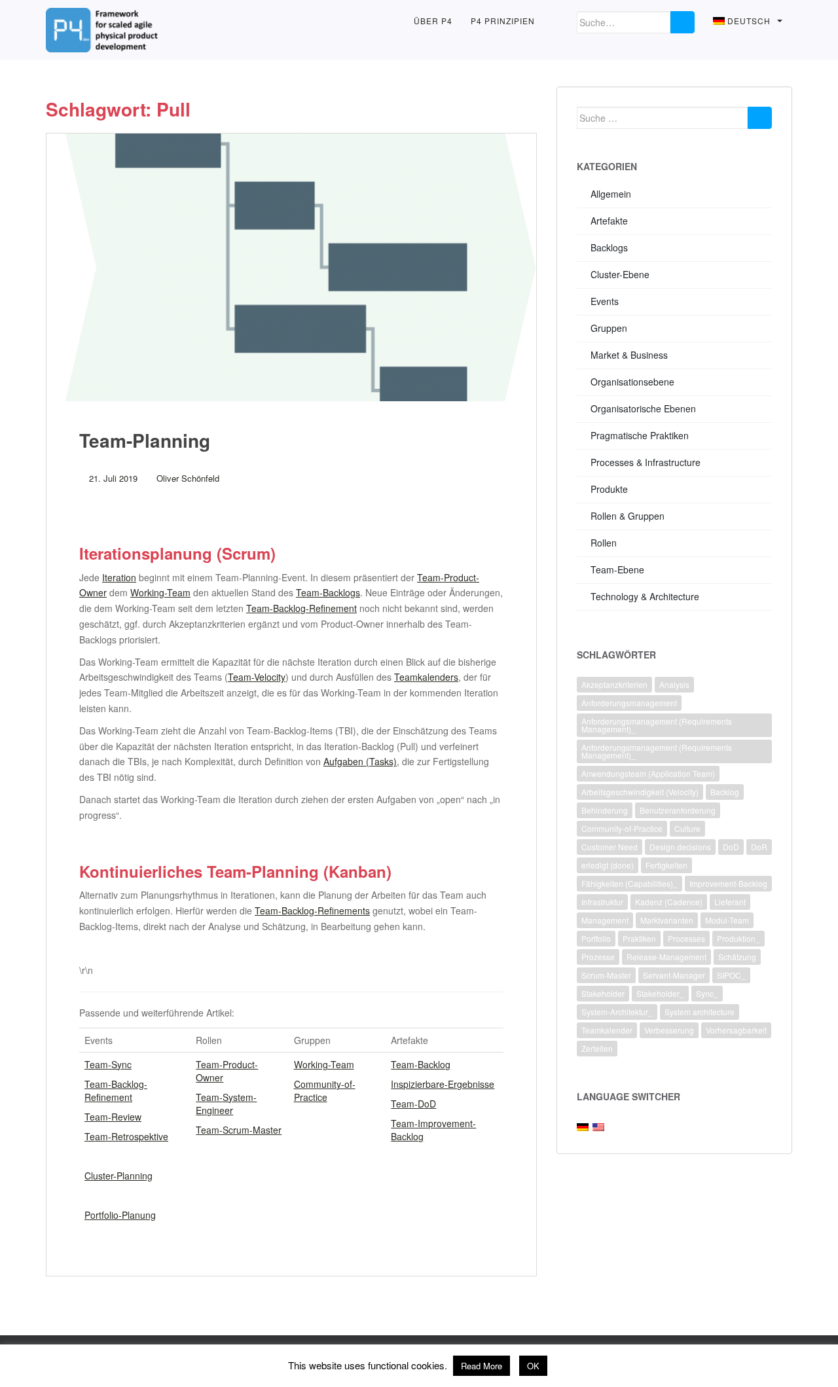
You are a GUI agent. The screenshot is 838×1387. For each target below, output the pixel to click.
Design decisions (680, 846)
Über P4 (433, 20)
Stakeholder (603, 993)
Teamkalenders (426, 676)
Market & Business (629, 354)
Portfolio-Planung (120, 1214)
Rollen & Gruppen (628, 515)
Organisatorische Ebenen (643, 408)
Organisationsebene (632, 381)
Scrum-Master (606, 975)
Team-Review (112, 1116)
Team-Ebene (617, 569)
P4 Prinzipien (503, 20)
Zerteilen (597, 1048)
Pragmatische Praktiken (640, 435)
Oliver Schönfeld (187, 478)
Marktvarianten (666, 920)
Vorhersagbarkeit (736, 1030)
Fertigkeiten (666, 865)
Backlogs (609, 247)
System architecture (700, 1011)
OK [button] (533, 1366)
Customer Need (609, 846)
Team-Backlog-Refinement (301, 608)
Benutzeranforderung (678, 810)
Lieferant (730, 901)
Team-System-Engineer (226, 1103)
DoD (731, 846)
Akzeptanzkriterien (614, 684)
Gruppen (609, 327)
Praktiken (639, 938)
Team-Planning (144, 440)
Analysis (674, 684)
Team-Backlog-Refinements (312, 910)
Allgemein (611, 193)
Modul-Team (727, 920)
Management (604, 920)
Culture (687, 828)
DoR (759, 846)
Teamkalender (606, 1030)
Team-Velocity (256, 676)
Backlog (724, 791)
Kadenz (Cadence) (668, 901)
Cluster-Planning (118, 1175)
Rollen (604, 542)
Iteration (119, 577)
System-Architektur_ (617, 1011)
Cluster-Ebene (620, 274)
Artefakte (609, 220)
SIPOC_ (731, 975)
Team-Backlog (420, 1064)
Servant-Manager (674, 975)
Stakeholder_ (660, 993)
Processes (686, 938)
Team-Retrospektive (126, 1136)
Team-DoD (413, 1103)
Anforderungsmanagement (629, 702)
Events (605, 301)
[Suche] (682, 22)
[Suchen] (760, 118)
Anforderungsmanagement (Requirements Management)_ (656, 724)
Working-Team (160, 592)
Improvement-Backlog (728, 883)
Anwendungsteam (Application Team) (648, 773)
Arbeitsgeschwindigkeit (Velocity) (640, 791)
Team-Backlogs (328, 592)
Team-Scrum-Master (239, 1129)
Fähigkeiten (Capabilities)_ (629, 883)
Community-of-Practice (324, 1090)
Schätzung (737, 956)
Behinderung (604, 810)
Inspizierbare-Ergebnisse (442, 1083)
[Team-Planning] (291, 267)
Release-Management (666, 956)
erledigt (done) (607, 865)
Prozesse (598, 956)
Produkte (609, 488)
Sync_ (707, 993)
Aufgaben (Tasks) (360, 761)
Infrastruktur (602, 901)
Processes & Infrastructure (646, 462)
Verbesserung (669, 1030)
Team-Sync (108, 1064)
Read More (481, 1366)
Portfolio (596, 938)
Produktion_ (738, 938)
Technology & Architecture (645, 596)
